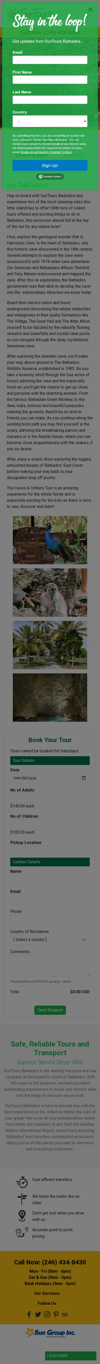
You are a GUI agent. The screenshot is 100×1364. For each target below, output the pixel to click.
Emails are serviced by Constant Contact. (46, 152)
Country (20, 112)
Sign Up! (50, 165)
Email (18, 52)
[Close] (90, 9)
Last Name (22, 92)
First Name (22, 72)
